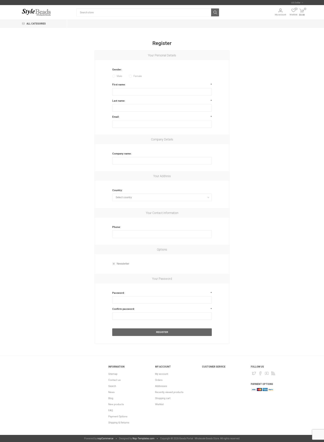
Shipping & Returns (118, 422)
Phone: (116, 227)
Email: (115, 116)
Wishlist (159, 404)
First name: (119, 84)
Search (215, 12)
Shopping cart (162, 398)
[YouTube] (266, 373)
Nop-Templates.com (143, 438)
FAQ (110, 410)
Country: (117, 190)
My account (280, 14)
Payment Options (117, 416)
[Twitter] (254, 373)
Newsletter (123, 263)
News (111, 392)
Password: (118, 292)
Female (137, 76)
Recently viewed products (169, 392)
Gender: (117, 69)
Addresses (161, 386)
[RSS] (273, 373)
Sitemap (112, 373)
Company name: (121, 153)
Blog (110, 398)
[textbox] (143, 12)
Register (162, 332)
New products (116, 404)
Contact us (114, 380)
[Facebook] (260, 373)
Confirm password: (123, 308)
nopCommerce (105, 438)
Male (119, 76)
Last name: (118, 100)
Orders (159, 380)
